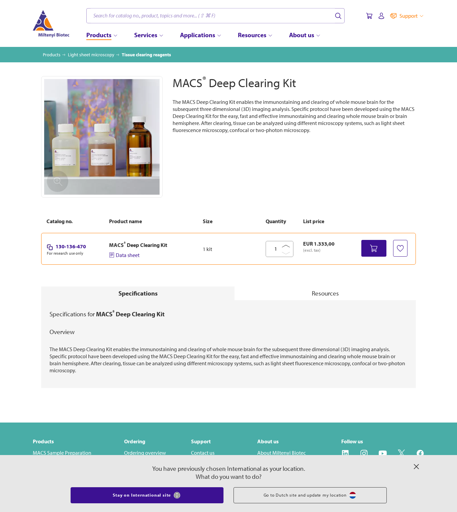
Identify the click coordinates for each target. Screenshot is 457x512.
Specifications (138, 293)
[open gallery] (102, 137)
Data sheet (128, 255)
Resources (325, 293)
